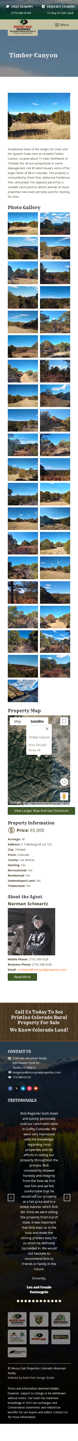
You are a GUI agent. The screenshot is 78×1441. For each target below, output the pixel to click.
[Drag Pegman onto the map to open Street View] (64, 796)
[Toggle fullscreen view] (64, 721)
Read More (22, 977)
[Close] (47, 728)
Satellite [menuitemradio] (37, 721)
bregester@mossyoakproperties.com (37, 1072)
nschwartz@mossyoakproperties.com (41, 970)
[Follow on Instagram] (29, 1088)
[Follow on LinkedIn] (23, 1088)
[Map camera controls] (64, 782)
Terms (66, 804)
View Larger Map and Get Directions (41, 810)
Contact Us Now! (61, 7)
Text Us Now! (22, 7)
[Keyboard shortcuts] (26, 803)
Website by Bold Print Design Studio (31, 1249)
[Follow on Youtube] (35, 1088)
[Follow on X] (16, 1088)
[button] (18, 1173)
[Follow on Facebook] (10, 1088)
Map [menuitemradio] (17, 721)
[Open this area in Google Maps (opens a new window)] (15, 802)
